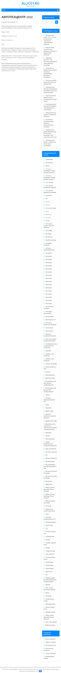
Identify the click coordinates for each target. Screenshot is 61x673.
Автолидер (48, 234)
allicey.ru (30, 3)
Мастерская (48, 481)
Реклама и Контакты (50, 522)
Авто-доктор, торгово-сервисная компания (49, 225)
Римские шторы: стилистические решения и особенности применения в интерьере (50, 51)
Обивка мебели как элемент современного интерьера (50, 114)
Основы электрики (50, 653)
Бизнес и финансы (50, 639)
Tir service (48, 217)
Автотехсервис (49, 316)
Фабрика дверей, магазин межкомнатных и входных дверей (50, 579)
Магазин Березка (50, 461)
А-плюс (47, 221)
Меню (3, 10)
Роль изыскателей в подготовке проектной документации (50, 82)
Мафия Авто (48, 484)
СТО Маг (47, 539)
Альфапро (48, 351)
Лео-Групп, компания (51, 452)
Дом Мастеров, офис (51, 421)
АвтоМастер (48, 237)
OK (40, 671)
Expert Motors (49, 195)
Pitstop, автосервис (50, 208)
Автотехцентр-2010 (50, 319)
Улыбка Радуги (49, 562)
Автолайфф (48, 230)
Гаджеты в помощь (50, 642)
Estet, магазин (49, 182)
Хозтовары (48, 596)
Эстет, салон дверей (51, 622)
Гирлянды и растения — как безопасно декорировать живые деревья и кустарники (50, 61)
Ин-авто (47, 436)
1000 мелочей (49, 159)
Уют (46, 575)
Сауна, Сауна (49, 525)
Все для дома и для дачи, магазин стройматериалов (50, 383)
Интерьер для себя (50, 645)
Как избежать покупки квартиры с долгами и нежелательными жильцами (49, 123)
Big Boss (47, 166)
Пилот (47, 514)
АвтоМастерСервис (50, 240)
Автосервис (48, 256)
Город (47, 405)
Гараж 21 (47, 395)
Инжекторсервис (50, 439)
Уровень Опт (48, 571)
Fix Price (47, 202)
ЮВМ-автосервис (50, 625)
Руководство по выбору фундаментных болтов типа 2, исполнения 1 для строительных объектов (50, 133)
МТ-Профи (48, 506)
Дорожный (48, 432)
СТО (46, 528)
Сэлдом (47, 548)
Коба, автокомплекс (50, 449)
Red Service (48, 214)
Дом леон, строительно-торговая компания (50, 416)
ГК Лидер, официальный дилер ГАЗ (49, 399)
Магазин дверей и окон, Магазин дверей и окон (50, 466)
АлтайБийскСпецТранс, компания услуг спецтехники (50, 345)
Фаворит (47, 584)
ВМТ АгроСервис (50, 378)
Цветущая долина (50, 604)
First (46, 198)
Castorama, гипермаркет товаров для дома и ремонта (49, 170)
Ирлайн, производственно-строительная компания (50, 443)
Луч (46, 455)
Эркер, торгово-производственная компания (49, 617)
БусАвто (47, 372)
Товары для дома (50, 551)
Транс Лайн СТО (49, 554)
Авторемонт (48, 253)
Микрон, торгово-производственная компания (49, 489)
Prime (47, 211)
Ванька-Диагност (50, 375)
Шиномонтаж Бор (50, 612)
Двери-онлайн (49, 411)
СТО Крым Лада (49, 536)
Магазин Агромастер (51, 458)
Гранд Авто (48, 408)
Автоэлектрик (49, 328)
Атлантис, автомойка (51, 364)
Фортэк (47, 593)
